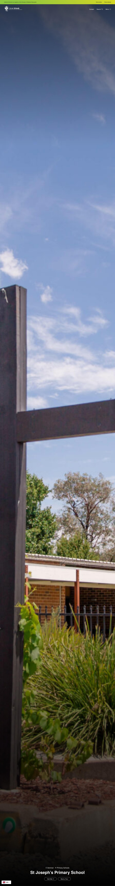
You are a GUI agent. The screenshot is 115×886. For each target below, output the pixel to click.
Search (99, 9)
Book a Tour (64, 879)
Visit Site (49, 879)
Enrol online (99, 2)
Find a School (107, 2)
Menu (107, 9)
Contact (91, 9)
